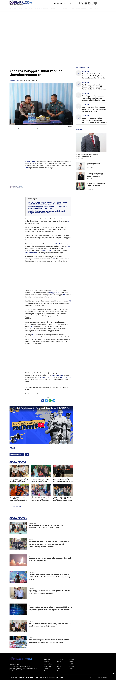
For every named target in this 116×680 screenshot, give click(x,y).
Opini (71, 669)
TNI (26, 168)
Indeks (97, 9)
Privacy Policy (44, 677)
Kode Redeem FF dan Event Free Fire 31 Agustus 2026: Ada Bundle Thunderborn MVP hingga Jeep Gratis (49, 576)
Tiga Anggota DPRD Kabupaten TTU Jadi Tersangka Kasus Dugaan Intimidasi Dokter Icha (93, 98)
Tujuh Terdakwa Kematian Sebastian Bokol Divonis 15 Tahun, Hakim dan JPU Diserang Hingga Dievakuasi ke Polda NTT (94, 88)
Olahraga (59, 9)
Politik (45, 9)
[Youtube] (86, 3)
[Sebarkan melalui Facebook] (42, 400)
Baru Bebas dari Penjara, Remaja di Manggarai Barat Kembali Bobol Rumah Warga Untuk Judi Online (47, 203)
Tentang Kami (14, 677)
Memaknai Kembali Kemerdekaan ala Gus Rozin (96, 164)
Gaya (72, 9)
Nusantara (38, 9)
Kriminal (84, 9)
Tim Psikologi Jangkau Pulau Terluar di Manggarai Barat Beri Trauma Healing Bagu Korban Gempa (40, 499)
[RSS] (92, 3)
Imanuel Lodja (14, 81)
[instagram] (89, 3)
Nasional (20, 9)
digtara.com (30, 161)
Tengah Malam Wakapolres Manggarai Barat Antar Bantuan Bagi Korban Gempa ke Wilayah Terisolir (63, 499)
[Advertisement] (58, 27)
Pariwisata (73, 666)
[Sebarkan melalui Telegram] (53, 400)
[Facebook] (79, 3)
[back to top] (113, 673)
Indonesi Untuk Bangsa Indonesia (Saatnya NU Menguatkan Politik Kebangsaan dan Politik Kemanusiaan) (95, 176)
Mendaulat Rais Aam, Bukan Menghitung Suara (87, 155)
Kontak (62, 677)
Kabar (71, 662)
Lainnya (90, 9)
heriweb (104, 677)
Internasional (29, 9)
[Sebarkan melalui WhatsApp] (50, 400)
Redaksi (21, 677)
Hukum (78, 9)
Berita (58, 669)
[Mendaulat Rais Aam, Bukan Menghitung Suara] (91, 149)
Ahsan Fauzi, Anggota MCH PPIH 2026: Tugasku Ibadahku (96, 185)
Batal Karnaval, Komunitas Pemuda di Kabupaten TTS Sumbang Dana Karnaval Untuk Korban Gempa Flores (93, 121)
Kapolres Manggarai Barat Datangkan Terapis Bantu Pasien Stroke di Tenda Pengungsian (47, 207)
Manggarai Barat (54, 244)
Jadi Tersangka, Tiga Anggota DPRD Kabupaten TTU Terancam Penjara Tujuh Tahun (94, 109)
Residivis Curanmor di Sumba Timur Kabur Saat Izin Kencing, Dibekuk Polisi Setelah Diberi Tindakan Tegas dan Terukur (49, 544)
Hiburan (66, 9)
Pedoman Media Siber (31, 677)
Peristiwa (13, 9)
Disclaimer (52, 677)
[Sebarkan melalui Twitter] (46, 400)
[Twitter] (82, 3)
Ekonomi (52, 9)
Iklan (57, 677)
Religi (71, 664)
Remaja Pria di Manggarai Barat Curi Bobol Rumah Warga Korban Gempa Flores (46, 212)
